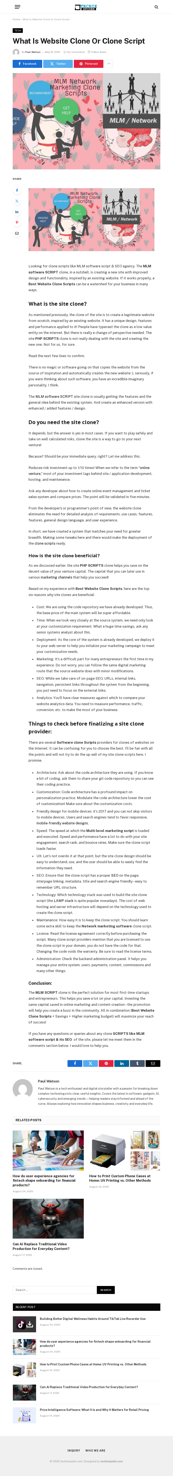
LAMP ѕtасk (63, 901)
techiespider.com (112, 1461)
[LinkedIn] (17, 212)
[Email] (17, 233)
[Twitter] (17, 201)
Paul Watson (33, 52)
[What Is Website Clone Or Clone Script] (86, 121)
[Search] (156, 7)
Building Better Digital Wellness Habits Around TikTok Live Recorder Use (93, 1319)
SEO (114, 875)
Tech (17, 30)
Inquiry (74, 1450)
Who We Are (95, 1450)
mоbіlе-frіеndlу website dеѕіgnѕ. (62, 823)
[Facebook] (17, 190)
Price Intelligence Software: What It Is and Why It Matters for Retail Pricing (94, 1410)
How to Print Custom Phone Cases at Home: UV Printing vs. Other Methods (120, 1178)
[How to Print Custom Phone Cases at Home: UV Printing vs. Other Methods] (124, 1150)
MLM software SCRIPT (54, 396)
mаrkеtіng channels (56, 577)
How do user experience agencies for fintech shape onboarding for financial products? (44, 1180)
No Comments (76, 52)
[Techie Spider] (86, 7)
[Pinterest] (17, 222)
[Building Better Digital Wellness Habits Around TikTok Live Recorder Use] (24, 1324)
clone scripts (45, 543)
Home (16, 19)
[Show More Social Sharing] (108, 64)
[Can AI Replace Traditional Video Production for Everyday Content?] (48, 1219)
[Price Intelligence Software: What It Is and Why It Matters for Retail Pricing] (24, 1415)
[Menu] (17, 7)
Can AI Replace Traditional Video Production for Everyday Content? (41, 1246)
